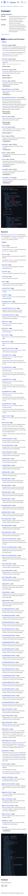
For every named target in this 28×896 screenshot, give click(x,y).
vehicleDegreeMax (7, 577)
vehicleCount (5, 341)
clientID (4, 271)
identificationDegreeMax (9, 555)
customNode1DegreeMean (8, 615)
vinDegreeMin (5, 583)
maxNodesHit (15, 236)
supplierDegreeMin (7, 709)
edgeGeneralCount (7, 792)
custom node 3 (10, 381)
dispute (4, 152)
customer (4, 81)
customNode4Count (7, 391)
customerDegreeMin (7, 438)
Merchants (3, 6)
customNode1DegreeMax (8, 622)
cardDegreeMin (6, 458)
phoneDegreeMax (6, 512)
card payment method (11, 296)
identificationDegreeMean (9, 547)
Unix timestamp (6, 52)
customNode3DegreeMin (8, 649)
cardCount (4, 295)
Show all (4, 42)
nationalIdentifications (9, 97)
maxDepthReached (6, 740)
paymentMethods (6, 89)
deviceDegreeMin (6, 518)
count (3, 281)
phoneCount (5, 328)
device (3, 136)
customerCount (6, 288)
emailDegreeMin (6, 478)
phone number (10, 330)
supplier (9, 417)
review (3, 159)
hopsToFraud (5, 422)
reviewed (19, 310)
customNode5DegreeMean (8, 695)
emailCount (5, 321)
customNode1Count (7, 355)
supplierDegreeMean (7, 715)
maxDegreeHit (5, 750)
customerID (5, 276)
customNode (5, 169)
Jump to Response (5, 34)
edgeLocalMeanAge (7, 799)
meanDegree (5, 820)
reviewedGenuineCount (8, 315)
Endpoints (16, 6)
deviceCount (5, 335)
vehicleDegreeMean (7, 570)
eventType (4, 59)
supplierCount (6, 416)
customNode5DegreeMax (8, 702)
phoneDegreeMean (6, 505)
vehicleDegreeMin (7, 563)
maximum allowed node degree (16, 752)
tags (3, 827)
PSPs (18, 2)
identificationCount (8, 348)
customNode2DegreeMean (8, 635)
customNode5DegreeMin (8, 689)
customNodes (5, 177)
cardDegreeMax (6, 472)
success (4, 254)
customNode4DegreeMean (8, 675)
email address (10, 323)
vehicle (9, 343)
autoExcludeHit (6, 764)
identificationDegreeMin (9, 538)
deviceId (4, 127)
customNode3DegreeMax (8, 662)
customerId (5, 69)
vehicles (4, 116)
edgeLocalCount (6, 814)
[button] (1, 2)
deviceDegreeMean (7, 525)
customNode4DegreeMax (8, 682)
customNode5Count (7, 403)
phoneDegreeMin (6, 498)
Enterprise (13, 2)
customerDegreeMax (7, 452)
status (3, 245)
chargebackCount (6, 301)
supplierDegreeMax (7, 722)
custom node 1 (10, 356)
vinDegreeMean (6, 592)
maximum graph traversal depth (16, 742)
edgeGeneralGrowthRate (8, 784)
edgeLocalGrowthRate (8, 805)
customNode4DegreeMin (8, 669)
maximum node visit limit (12, 234)
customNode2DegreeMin (8, 629)
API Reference (10, 6)
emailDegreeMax (6, 492)
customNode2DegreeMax (8, 642)
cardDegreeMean (6, 465)
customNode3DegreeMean (8, 655)
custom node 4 (10, 393)
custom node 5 (10, 405)
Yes (3, 885)
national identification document (14, 350)
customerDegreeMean (7, 445)
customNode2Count (7, 367)
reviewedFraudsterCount (9, 308)
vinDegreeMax (5, 600)
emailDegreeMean (6, 485)
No (6, 885)
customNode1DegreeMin (8, 608)
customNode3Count (7, 379)
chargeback (5, 144)
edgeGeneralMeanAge (7, 777)
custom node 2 (10, 369)
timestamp (4, 45)
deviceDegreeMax (6, 532)
